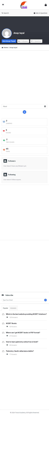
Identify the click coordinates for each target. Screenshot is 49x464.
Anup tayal (18, 33)
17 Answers (13, 354)
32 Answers (13, 327)
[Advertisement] (24, 76)
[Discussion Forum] (24, 5)
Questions (37, 41)
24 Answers (13, 345)
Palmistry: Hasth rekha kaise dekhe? (20, 351)
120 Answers (13, 317)
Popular (5, 308)
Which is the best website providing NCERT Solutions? (26, 314)
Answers (13, 308)
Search (6, 13)
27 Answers (13, 336)
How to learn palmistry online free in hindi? (22, 342)
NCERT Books (11, 323)
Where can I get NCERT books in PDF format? (23, 333)
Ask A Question (41, 13)
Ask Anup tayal (9, 41)
